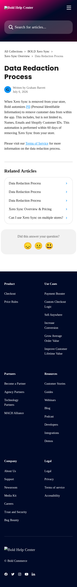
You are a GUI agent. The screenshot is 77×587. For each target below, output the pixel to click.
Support (9, 479)
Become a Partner (15, 383)
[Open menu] (69, 7)
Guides (48, 392)
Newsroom (10, 487)
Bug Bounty (11, 520)
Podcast (49, 416)
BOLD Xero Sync (38, 51)
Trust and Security (15, 512)
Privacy (49, 479)
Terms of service (54, 487)
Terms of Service (36, 143)
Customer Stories (54, 383)
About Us (10, 471)
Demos (48, 441)
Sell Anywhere (53, 314)
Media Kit (10, 495)
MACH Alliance (14, 413)
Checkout (10, 293)
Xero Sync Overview (17, 56)
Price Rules (11, 301)
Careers (8, 503)
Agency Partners (14, 392)
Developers (51, 424)
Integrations (51, 433)
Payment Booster (54, 293)
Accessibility (52, 495)
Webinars (50, 400)
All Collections (13, 51)
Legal (47, 471)
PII (28, 107)
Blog (47, 408)
